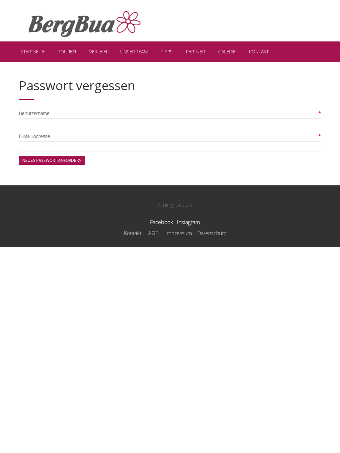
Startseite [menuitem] (33, 51)
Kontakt (132, 233)
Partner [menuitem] (195, 51)
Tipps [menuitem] (167, 51)
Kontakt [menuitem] (259, 51)
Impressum (178, 233)
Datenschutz (211, 233)
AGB (153, 233)
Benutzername (34, 113)
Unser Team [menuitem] (134, 51)
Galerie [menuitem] (227, 51)
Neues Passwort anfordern (52, 160)
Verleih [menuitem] (98, 51)
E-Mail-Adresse (34, 136)
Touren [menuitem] (67, 51)
